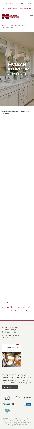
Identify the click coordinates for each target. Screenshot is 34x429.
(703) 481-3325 (12, 8)
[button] (17, 139)
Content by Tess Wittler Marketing (17, 425)
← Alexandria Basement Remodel (16, 307)
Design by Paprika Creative (22, 423)
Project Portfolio (14, 26)
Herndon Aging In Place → (21, 311)
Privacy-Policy (7, 423)
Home (4, 26)
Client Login (25, 8)
